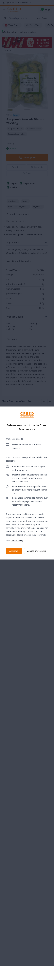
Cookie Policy (17, 540)
